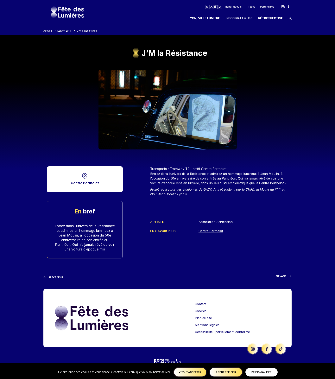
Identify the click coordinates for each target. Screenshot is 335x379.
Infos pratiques (239, 18)
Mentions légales (207, 325)
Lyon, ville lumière (204, 18)
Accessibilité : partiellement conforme (222, 332)
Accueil (47, 30)
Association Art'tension (216, 222)
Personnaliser (261, 372)
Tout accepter (191, 372)
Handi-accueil (233, 6)
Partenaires (267, 6)
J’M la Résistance (87, 30)
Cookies (200, 311)
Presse (251, 6)
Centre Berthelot (85, 183)
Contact (200, 304)
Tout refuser (227, 372)
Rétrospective (270, 18)
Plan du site (203, 318)
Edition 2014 (64, 30)
